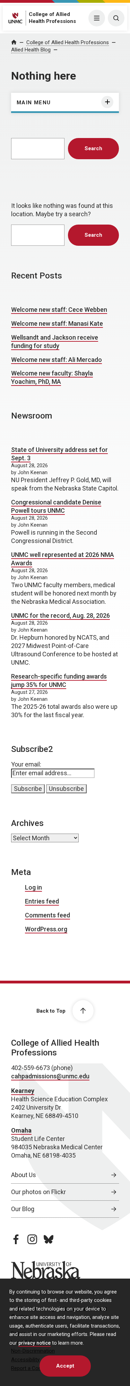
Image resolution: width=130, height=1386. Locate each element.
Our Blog (22, 1209)
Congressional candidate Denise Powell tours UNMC (56, 506)
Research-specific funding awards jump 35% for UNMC (59, 680)
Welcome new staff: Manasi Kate (57, 323)
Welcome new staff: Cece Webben (59, 309)
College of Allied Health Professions (67, 42)
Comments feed (47, 915)
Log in (33, 887)
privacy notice (34, 1343)
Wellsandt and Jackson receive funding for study (54, 341)
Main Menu (34, 102)
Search (93, 148)
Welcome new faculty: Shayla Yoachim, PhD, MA (52, 377)
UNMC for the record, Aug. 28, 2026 (60, 615)
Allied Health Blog (31, 50)
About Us (23, 1174)
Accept (65, 1366)
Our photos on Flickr (38, 1191)
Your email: (26, 764)
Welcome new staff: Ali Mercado (56, 359)
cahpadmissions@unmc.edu (50, 1076)
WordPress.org (46, 929)
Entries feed (42, 901)
